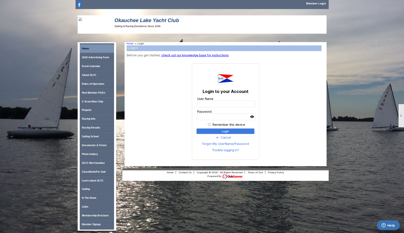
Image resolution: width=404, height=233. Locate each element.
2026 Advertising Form (95, 57)
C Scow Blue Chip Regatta (92, 105)
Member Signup (91, 224)
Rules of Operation (93, 83)
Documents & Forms (94, 145)
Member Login (316, 3)
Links (85, 206)
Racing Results (91, 127)
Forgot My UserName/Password (225, 144)
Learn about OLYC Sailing (93, 185)
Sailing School (90, 136)
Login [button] (225, 131)
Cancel (223, 137)
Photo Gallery (90, 154)
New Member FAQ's (93, 92)
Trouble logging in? (225, 150)
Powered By (214, 176)
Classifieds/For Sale (94, 171)
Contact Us (185, 172)
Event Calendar (91, 66)
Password (204, 112)
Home (85, 48)
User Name (205, 99)
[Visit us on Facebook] (79, 5)
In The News (89, 197)
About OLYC (89, 75)
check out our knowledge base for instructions (195, 55)
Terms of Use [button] (255, 172)
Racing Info (88, 118)
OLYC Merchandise (93, 163)
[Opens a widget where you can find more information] (388, 225)
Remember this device (228, 125)
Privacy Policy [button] (276, 172)
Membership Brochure (95, 215)
